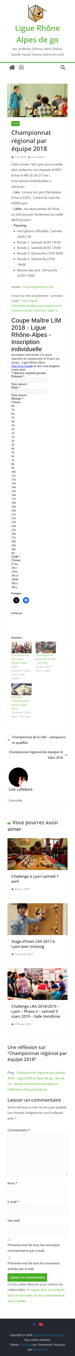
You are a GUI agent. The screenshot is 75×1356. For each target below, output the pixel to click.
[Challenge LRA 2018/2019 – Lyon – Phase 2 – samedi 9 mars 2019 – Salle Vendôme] (38, 971)
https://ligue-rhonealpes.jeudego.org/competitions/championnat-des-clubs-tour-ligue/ (36, 305)
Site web (14, 1220)
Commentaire (19, 1130)
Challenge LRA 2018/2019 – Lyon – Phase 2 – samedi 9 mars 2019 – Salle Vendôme (35, 1011)
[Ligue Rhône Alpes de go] (12, 67)
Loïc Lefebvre (38, 157)
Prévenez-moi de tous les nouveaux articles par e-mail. (34, 1266)
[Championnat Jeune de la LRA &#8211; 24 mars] (46, 647)
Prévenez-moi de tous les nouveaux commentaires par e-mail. (34, 1248)
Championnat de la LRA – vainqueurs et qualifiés (39, 740)
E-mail (13, 1202)
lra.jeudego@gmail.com (38, 287)
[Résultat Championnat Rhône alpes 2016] (21, 689)
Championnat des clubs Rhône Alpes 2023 (20, 661)
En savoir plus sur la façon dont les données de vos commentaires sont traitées (36, 1295)
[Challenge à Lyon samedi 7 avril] (38, 841)
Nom (12, 1183)
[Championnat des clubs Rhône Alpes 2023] (21, 647)
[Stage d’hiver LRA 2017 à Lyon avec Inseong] (38, 906)
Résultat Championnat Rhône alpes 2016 (20, 703)
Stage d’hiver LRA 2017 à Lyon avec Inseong (33, 944)
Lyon (15, 123)
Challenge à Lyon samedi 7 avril (35, 879)
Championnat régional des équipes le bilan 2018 (36, 755)
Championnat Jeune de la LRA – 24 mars (46, 659)
